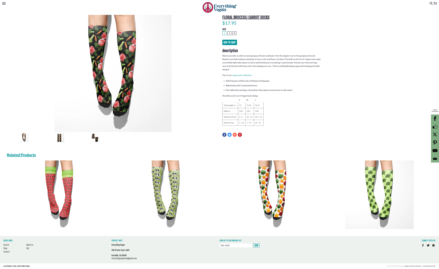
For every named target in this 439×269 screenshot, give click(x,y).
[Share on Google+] (235, 135)
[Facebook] (435, 118)
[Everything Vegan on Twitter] (428, 247)
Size (224, 29)
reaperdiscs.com (429, 266)
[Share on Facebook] (224, 135)
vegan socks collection (241, 75)
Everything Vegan (23, 266)
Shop (5, 248)
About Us (29, 245)
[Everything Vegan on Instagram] (433, 247)
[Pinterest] (435, 143)
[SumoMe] (435, 159)
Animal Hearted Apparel (413, 266)
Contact (6, 252)
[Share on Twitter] (230, 135)
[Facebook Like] (435, 126)
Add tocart (230, 42)
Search (6, 245)
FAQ (27, 248)
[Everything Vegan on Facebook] (423, 247)
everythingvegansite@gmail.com (124, 258)
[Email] (435, 151)
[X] (435, 134)
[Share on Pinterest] (240, 135)
